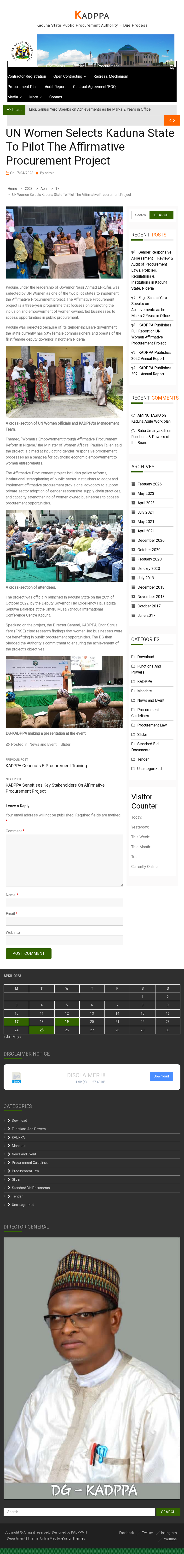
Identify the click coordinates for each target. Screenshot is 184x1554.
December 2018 (151, 587)
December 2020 (151, 540)
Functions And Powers (29, 1129)
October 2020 (149, 550)
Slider (65, 744)
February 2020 (150, 559)
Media (12, 97)
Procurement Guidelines (30, 1163)
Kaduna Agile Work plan (151, 421)
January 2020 (149, 568)
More (33, 97)
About (30, 66)
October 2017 (149, 606)
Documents (55, 66)
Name (12, 895)
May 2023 (146, 493)
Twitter (147, 1533)
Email (11, 913)
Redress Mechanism (110, 76)
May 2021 (146, 521)
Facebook (126, 1533)
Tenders (79, 66)
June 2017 (146, 615)
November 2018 (151, 596)
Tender (143, 759)
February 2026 (150, 484)
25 (42, 1030)
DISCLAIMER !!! (86, 1075)
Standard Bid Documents (31, 1188)
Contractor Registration (26, 76)
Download (145, 657)
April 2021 (146, 531)
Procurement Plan (22, 86)
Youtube (170, 1539)
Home (12, 66)
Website (13, 932)
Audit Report (55, 86)
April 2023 (146, 503)
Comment (15, 831)
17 (16, 1022)
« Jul (7, 1037)
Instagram (169, 1533)
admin (49, 173)
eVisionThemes (73, 1538)
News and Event (43, 744)
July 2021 (146, 512)
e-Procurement (106, 66)
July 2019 (146, 578)
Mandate (144, 691)
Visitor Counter (144, 801)
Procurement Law (152, 725)
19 (67, 1022)
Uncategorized (149, 768)
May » (17, 1037)
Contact (55, 97)
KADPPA (92, 15)
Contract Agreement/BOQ (94, 86)
